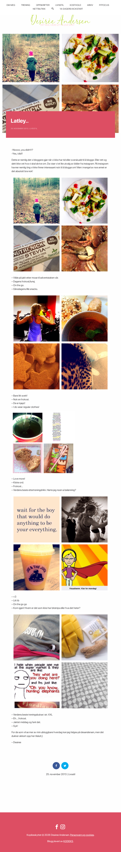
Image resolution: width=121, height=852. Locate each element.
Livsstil (59, 5)
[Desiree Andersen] (60, 19)
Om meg (10, 5)
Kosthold (75, 5)
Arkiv (90, 5)
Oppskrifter (42, 5)
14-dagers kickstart (71, 9)
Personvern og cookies (82, 834)
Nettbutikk (39, 9)
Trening (25, 5)
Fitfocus (104, 5)
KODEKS (68, 841)
